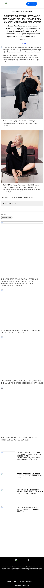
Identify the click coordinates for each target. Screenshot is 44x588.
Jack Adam (22, 43)
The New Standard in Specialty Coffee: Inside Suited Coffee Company (29, 509)
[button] (40, 4)
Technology (26, 11)
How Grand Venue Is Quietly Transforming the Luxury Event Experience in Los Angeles (30, 491)
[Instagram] (19, 575)
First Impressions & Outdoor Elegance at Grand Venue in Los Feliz (29, 475)
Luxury (15, 11)
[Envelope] (25, 575)
